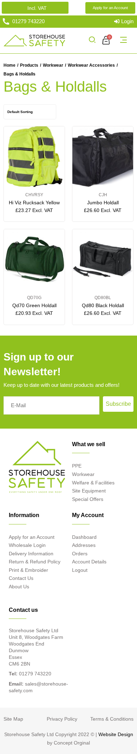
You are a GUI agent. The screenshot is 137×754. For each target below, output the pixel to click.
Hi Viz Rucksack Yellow (34, 202)
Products (29, 65)
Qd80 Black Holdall (103, 305)
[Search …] (92, 40)
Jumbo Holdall (103, 202)
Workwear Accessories (91, 65)
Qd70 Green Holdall (34, 305)
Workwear (53, 65)
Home (9, 65)
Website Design (115, 734)
